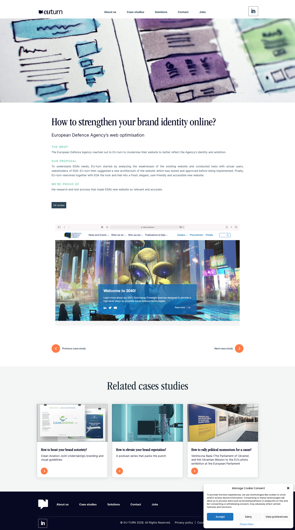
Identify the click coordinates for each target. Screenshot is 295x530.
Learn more (57, 470)
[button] (288, 488)
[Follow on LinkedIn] (253, 11)
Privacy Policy (247, 524)
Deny (248, 517)
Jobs (202, 12)
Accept (220, 517)
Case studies (135, 12)
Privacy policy (184, 522)
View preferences (276, 517)
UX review (59, 205)
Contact (183, 12)
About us (110, 12)
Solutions (161, 12)
